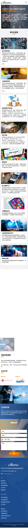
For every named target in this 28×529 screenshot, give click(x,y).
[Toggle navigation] (26, 2)
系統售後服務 (4, 485)
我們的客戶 (3, 483)
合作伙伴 (3, 487)
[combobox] (4, 439)
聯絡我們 (3, 490)
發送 (14, 453)
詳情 (3, 64)
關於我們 (3, 481)
